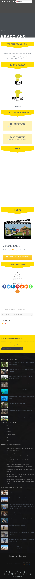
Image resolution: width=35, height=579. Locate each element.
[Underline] (7, 315)
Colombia (9, 431)
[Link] (18, 315)
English (20, 1)
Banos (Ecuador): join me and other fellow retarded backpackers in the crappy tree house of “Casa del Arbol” (19, 465)
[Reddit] (22, 286)
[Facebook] (4, 286)
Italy (18, 31)
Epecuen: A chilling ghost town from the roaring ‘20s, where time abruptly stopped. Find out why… (21, 547)
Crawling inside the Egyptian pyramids (17, 525)
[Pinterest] (17, 286)
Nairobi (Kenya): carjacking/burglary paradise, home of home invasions (20, 470)
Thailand (8, 440)
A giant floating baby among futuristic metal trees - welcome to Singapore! (21, 377)
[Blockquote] (14, 315)
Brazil (8, 428)
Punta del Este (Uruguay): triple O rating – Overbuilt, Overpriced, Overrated (18, 460)
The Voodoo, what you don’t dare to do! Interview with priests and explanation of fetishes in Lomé (21, 513)
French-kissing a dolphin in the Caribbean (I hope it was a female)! (21, 519)
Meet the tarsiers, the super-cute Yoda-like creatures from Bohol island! (21, 363)
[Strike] (9, 315)
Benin (8, 425)
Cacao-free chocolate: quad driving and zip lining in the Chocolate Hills (21, 418)
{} (20, 314)
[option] (8, 563)
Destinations (10, 31)
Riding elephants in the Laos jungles (17, 403)
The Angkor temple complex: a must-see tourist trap (20, 410)
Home (3, 31)
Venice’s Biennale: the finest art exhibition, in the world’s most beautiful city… (21, 492)
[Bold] (3, 315)
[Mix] (26, 286)
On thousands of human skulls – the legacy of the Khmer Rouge (21, 384)
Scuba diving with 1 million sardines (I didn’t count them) (21, 397)
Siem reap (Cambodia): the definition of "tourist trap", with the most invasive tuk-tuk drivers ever (20, 475)
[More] (17, 291)
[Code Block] (16, 315)
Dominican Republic (11, 434)
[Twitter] (9, 286)
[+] (22, 314)
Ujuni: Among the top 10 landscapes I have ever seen (21, 497)
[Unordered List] (13, 315)
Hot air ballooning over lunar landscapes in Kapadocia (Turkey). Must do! (21, 540)
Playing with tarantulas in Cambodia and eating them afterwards (21, 370)
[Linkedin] (13, 286)
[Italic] (5, 315)
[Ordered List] (11, 315)
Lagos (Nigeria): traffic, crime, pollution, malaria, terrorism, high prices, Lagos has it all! (20, 449)
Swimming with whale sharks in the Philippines (19, 389)
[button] (17, 257)
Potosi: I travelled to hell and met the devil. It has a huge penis (21, 533)
